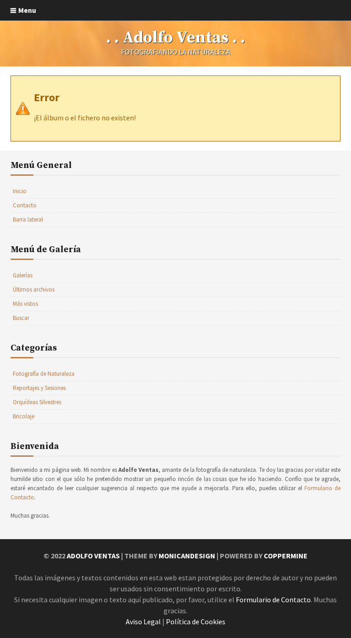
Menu (27, 10)
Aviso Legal (143, 621)
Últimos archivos (33, 289)
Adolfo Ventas (93, 555)
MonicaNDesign (187, 555)
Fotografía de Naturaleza (43, 374)
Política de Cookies (195, 621)
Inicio (20, 191)
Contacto (25, 205)
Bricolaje (23, 416)
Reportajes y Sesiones (39, 388)
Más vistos (25, 304)
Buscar (21, 318)
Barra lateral (28, 219)
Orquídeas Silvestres (37, 402)
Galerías (22, 275)
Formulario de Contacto (273, 599)
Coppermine (286, 555)
